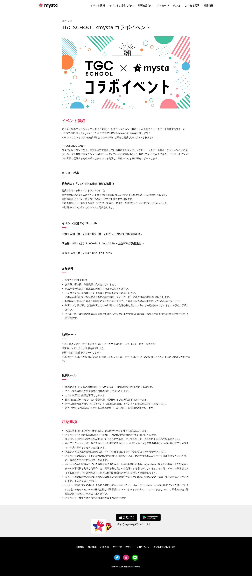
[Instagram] (126, 557)
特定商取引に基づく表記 (165, 547)
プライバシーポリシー (123, 547)
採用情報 (92, 547)
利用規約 (104, 547)
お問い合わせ (143, 547)
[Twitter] (117, 557)
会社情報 (80, 547)
